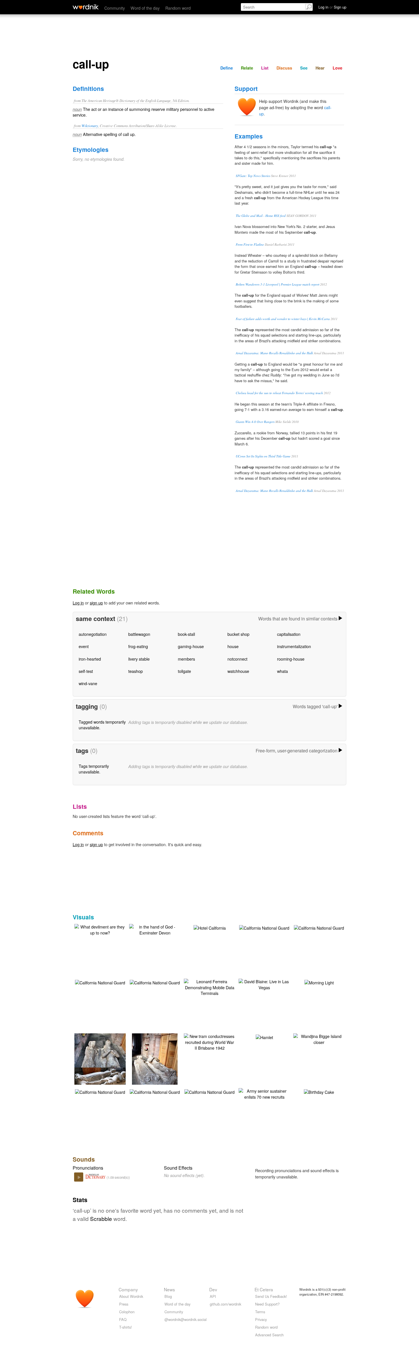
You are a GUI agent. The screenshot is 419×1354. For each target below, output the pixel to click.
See (304, 68)
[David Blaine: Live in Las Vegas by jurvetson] (264, 984)
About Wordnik (131, 1296)
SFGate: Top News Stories (253, 176)
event (84, 646)
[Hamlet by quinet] (264, 1036)
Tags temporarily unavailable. (94, 769)
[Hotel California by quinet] (210, 927)
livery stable (139, 659)
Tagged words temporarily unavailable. (102, 724)
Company (128, 1289)
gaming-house (191, 646)
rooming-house (290, 659)
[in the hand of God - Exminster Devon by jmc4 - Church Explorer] (154, 929)
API (213, 1296)
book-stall (186, 634)
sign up (96, 603)
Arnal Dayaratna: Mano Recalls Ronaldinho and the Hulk (274, 353)
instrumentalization (294, 646)
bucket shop (238, 634)
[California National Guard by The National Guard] (264, 927)
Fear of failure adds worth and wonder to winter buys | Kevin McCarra (283, 319)
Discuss (284, 68)
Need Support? (267, 1304)
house (233, 646)
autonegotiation (93, 634)
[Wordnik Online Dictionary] (86, 6)
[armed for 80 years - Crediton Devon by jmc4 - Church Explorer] (155, 1067)
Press (123, 1304)
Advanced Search (269, 1334)
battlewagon (139, 634)
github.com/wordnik (225, 1304)
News (169, 1289)
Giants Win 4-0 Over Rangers (255, 422)
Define (226, 68)
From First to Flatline (250, 244)
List (265, 68)
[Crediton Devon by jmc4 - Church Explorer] (101, 1067)
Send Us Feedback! (271, 1296)
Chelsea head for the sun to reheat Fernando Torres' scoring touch (279, 393)
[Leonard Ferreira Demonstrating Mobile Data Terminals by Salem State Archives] (209, 986)
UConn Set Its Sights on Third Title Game (263, 456)
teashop (135, 671)
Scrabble (101, 1218)
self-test (86, 671)
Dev (213, 1289)
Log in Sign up (332, 7)
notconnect (237, 659)
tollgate (184, 671)
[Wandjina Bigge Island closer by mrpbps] (319, 1038)
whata (282, 671)
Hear (320, 68)
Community (114, 8)
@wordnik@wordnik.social (185, 1319)
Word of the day (145, 8)
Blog (168, 1296)
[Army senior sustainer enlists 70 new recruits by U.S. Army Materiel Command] (264, 1093)
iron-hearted (90, 659)
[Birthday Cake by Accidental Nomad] (319, 1091)
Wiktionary (90, 125)
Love (337, 68)
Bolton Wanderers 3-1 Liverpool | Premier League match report (277, 284)
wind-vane (88, 683)
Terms (260, 1311)
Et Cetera (264, 1289)
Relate (247, 68)
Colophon (127, 1311)
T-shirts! (125, 1327)
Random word (178, 8)
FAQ (123, 1319)
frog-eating (138, 646)
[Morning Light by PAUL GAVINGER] (319, 982)
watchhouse (238, 671)
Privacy (261, 1319)
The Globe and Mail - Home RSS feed (261, 215)
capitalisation (288, 634)
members (186, 659)
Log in (78, 603)
